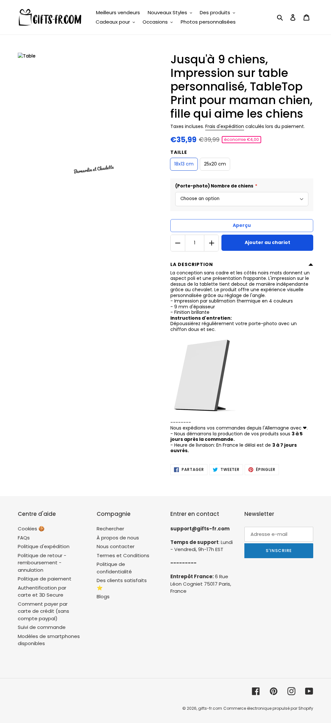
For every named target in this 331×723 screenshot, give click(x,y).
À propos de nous (118, 537)
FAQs (24, 537)
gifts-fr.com (210, 708)
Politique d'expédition (43, 546)
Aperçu (242, 225)
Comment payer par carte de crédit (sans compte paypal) (43, 611)
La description (191, 264)
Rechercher (110, 528)
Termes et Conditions (123, 555)
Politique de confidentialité (114, 568)
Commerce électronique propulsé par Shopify (268, 708)
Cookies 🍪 (31, 528)
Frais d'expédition (224, 126)
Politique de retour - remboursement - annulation (42, 562)
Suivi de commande (42, 627)
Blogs (103, 596)
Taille (178, 152)
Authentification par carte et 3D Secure (42, 591)
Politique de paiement (44, 578)
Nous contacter (115, 546)
